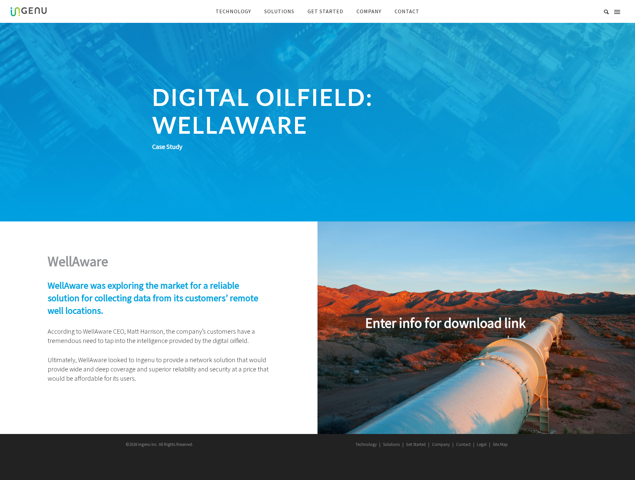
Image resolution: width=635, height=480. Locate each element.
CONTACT (407, 11)
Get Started (416, 444)
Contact (463, 444)
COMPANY (369, 11)
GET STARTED (325, 11)
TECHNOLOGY (233, 11)
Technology (366, 444)
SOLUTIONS (279, 11)
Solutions (391, 444)
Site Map (500, 444)
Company (441, 444)
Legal (482, 444)
